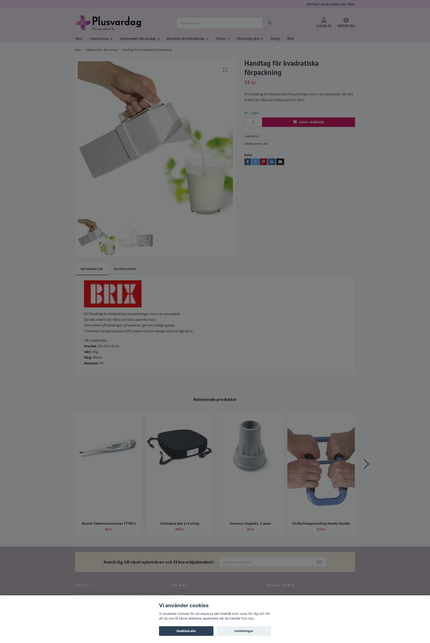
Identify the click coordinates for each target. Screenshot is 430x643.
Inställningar (243, 631)
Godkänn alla (186, 631)
